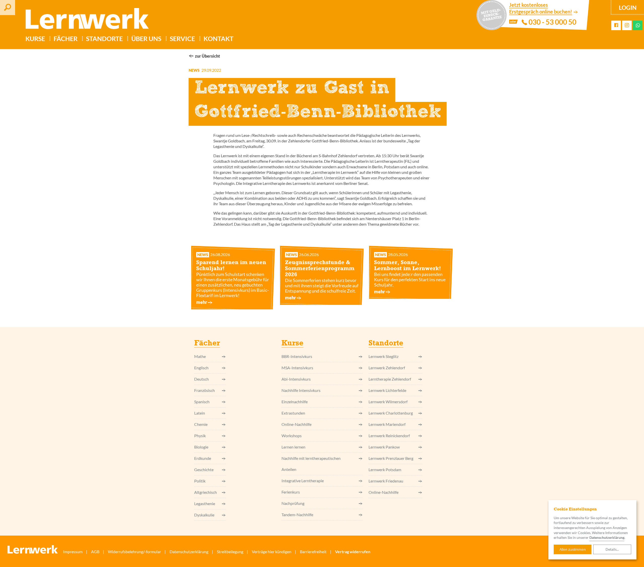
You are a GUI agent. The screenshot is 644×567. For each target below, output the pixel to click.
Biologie (201, 446)
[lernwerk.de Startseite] (85, 20)
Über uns (146, 38)
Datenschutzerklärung (189, 551)
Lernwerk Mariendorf (387, 424)
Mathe (200, 356)
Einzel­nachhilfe (294, 401)
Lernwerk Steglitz (383, 356)
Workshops (291, 435)
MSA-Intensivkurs (297, 367)
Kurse (35, 38)
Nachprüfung (292, 503)
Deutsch (201, 379)
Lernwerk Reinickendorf (389, 435)
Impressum (73, 551)
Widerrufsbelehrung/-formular (134, 551)
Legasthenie (204, 503)
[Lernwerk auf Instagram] (627, 25)
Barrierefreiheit (313, 551)
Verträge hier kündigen (271, 551)
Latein (199, 413)
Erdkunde (202, 458)
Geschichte (204, 469)
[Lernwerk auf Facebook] (616, 25)
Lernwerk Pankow (384, 446)
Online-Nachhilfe (296, 424)
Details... (612, 549)
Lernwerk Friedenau (386, 480)
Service (182, 38)
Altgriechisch (205, 492)
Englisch (201, 367)
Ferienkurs (290, 492)
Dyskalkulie (204, 514)
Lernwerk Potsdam (385, 469)
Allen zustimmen (572, 549)
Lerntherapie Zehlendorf (390, 379)
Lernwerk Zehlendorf (387, 367)
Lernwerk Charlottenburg (391, 413)
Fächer (65, 38)
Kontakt (218, 38)
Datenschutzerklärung (606, 537)
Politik (200, 480)
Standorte (104, 38)
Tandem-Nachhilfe (297, 514)
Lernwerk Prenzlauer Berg (391, 458)
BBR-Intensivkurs (296, 356)
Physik (200, 435)
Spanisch (202, 401)
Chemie (201, 424)
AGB (95, 551)
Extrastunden (293, 413)
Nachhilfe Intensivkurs (300, 390)
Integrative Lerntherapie (302, 480)
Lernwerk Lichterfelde (387, 390)
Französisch (204, 390)
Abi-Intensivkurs (296, 379)
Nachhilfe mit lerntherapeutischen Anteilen (311, 464)
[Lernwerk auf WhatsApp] (637, 25)
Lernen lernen (293, 446)
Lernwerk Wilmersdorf (388, 401)
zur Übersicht (207, 56)
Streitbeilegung (230, 551)
